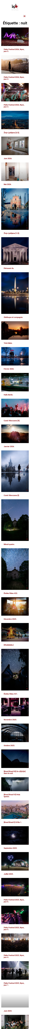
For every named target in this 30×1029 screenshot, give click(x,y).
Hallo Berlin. (8, 395)
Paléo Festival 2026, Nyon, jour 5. (14, 50)
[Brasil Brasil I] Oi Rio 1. (13, 822)
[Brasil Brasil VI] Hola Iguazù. (12, 796)
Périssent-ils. (9, 268)
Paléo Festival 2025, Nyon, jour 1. (14, 984)
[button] (24, 16)
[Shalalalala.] (9, 645)
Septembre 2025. (10, 848)
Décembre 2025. (10, 619)
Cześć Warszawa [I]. (12, 495)
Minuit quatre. (9, 544)
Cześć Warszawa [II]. (12, 421)
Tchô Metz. (8, 343)
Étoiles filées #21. (11, 694)
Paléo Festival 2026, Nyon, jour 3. (14, 106)
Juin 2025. (8, 1011)
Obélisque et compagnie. (13, 317)
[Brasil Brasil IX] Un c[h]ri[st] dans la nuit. (15, 772)
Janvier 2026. (9, 446)
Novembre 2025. (10, 720)
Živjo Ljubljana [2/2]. (12, 133)
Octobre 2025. (9, 746)
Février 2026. (9, 369)
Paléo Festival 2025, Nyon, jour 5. (14, 928)
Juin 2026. (8, 159)
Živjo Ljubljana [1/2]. (12, 233)
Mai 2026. (8, 184)
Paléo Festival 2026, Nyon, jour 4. (14, 78)
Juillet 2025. (8, 874)
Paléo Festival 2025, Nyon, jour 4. (14, 956)
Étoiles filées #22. (11, 593)
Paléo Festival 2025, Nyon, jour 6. (14, 901)
